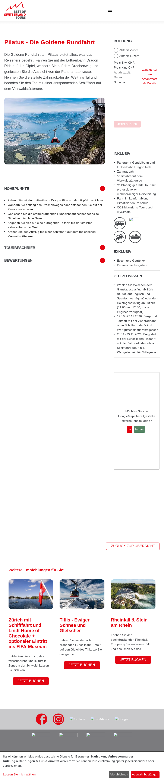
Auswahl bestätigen (145, 774)
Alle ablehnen (119, 774)
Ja (129, 429)
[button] (15, 131)
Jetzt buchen (31, 681)
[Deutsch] (152, 10)
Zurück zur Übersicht (133, 546)
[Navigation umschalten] (74, 10)
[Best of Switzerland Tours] (15, 10)
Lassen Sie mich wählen (19, 774)
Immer (139, 429)
